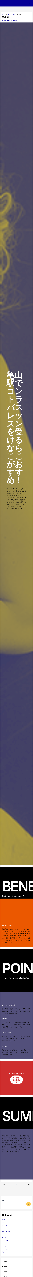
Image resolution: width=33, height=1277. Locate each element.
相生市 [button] (5, 1261)
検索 (3, 1200)
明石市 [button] (5, 1266)
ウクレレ (4, 1222)
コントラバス (6, 1231)
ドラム (4, 1237)
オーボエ (4, 1225)
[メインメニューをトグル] (29, 3)
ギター (4, 1228)
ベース (4, 1246)
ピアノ (4, 1243)
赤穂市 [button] (5, 1271)
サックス (4, 1234)
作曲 (3, 1252)
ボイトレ (4, 1249)
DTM (3, 1219)
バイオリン (5, 1240)
